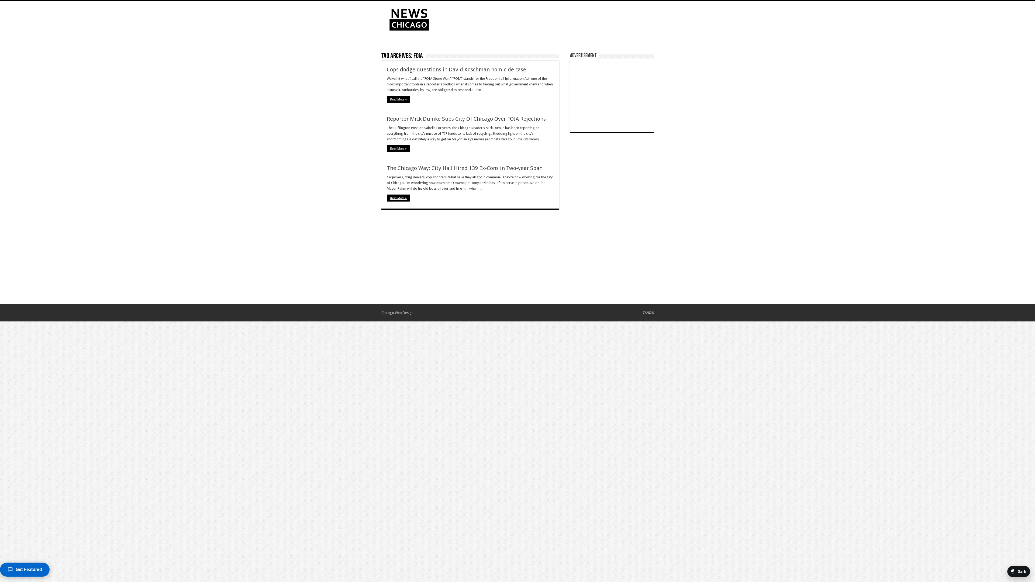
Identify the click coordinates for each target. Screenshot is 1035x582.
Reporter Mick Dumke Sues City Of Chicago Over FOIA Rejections (466, 119)
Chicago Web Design (397, 313)
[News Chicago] (409, 18)
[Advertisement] (551, 18)
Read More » (398, 99)
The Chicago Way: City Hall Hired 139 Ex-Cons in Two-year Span (465, 168)
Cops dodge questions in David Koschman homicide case (456, 69)
